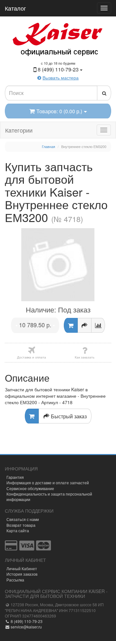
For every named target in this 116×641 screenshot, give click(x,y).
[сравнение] (98, 325)
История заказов (21, 574)
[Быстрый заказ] (85, 325)
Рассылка (15, 579)
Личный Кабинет (21, 568)
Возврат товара (20, 525)
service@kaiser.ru (26, 626)
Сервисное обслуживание (30, 488)
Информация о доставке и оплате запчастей (47, 482)
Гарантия (15, 477)
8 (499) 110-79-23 (26, 621)
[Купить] (71, 325)
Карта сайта (17, 530)
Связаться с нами (22, 519)
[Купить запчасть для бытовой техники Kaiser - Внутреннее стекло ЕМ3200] (58, 265)
